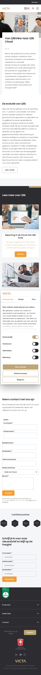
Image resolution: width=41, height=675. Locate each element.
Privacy (16, 666)
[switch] (35, 344)
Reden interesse (8, 468)
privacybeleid (6, 500)
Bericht (5, 476)
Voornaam (8, 423)
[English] (28, 8)
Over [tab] (34, 299)
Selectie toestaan (20, 373)
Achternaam (9, 431)
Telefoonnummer (9, 459)
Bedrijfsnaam (8, 443)
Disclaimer (9, 666)
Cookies (32, 666)
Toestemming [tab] (8, 299)
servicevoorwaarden (19, 500)
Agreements (24, 666)
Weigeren (20, 380)
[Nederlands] (25, 8)
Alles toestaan (20, 367)
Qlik (7, 112)
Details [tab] (21, 299)
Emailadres (7, 451)
